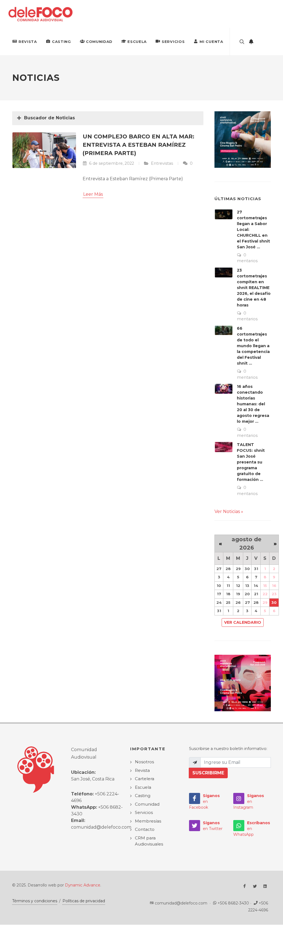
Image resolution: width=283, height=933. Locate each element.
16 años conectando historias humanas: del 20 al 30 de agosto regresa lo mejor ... (253, 404)
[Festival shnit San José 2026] (242, 139)
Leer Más (93, 194)
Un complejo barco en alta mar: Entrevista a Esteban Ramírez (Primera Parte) (138, 144)
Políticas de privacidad (83, 900)
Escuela (137, 41)
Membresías (148, 821)
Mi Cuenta (211, 41)
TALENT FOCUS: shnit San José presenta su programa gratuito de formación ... (251, 462)
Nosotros (144, 761)
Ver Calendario (242, 622)
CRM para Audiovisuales (149, 841)
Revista (28, 41)
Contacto (144, 829)
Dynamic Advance (82, 885)
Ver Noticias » (228, 511)
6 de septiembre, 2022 (111, 163)
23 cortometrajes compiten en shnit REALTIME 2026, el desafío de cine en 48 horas (254, 288)
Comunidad (99, 41)
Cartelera (144, 778)
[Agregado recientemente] (251, 41)
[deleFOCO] (40, 14)
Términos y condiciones (34, 900)
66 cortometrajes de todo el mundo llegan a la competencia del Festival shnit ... (253, 346)
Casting (61, 41)
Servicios (173, 41)
